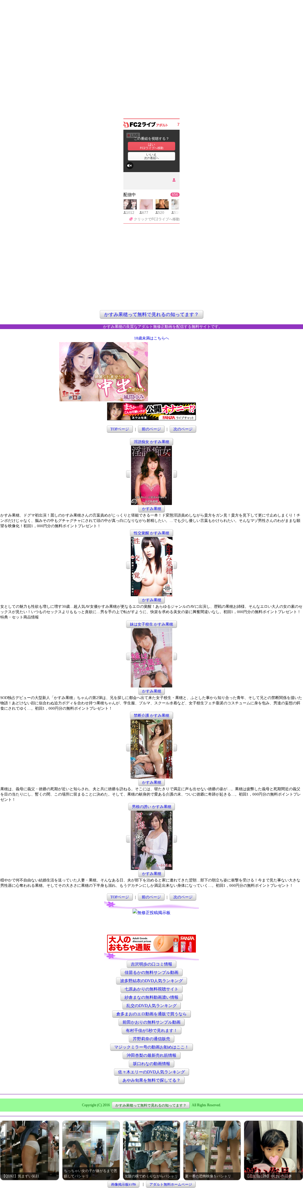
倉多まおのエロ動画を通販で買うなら (151, 1014)
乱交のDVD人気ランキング (151, 1005)
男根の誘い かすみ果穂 (151, 806)
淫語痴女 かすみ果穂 (151, 442)
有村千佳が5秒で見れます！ (152, 1030)
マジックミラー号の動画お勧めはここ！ (151, 1047)
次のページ (183, 429)
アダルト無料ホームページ (170, 1184)
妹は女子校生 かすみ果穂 (151, 624)
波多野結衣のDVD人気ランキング (151, 981)
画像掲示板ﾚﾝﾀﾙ (123, 1184)
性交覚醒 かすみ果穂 (151, 533)
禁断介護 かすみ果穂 (151, 715)
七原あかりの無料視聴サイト (151, 989)
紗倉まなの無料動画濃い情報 (151, 997)
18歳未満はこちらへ (151, 338)
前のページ (151, 429)
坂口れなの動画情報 (151, 1064)
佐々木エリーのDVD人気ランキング (151, 1072)
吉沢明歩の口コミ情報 (151, 964)
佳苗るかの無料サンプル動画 (151, 972)
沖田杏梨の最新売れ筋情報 (151, 1055)
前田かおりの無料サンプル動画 (151, 1022)
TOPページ (119, 429)
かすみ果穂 (151, 508)
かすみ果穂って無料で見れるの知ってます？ (151, 314)
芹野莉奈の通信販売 (151, 1039)
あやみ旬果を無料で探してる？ (151, 1080)
